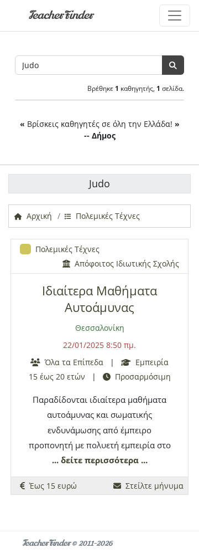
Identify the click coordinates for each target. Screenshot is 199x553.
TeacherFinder (60, 15)
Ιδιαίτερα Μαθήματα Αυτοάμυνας (99, 299)
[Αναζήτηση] (173, 65)
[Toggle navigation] (174, 15)
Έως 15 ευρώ (51, 485)
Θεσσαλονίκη (99, 327)
